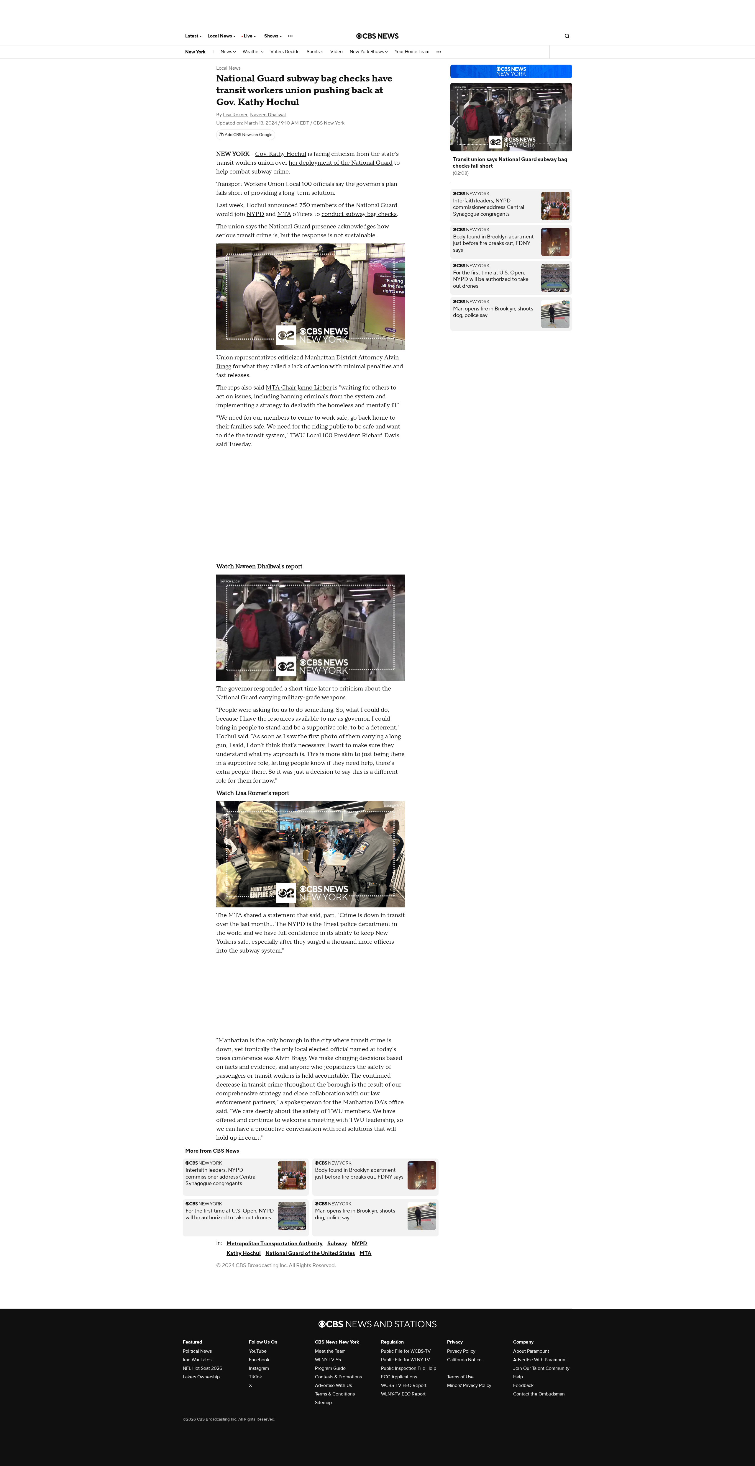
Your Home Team (412, 52)
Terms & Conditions (335, 1394)
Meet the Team (330, 1351)
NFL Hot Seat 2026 (202, 1368)
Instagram (259, 1368)
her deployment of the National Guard (341, 163)
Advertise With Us (333, 1385)
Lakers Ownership (201, 1377)
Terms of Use (460, 1377)
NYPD (255, 214)
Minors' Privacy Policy (469, 1385)
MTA (284, 214)
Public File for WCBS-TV (406, 1351)
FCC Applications (399, 1377)
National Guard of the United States (310, 1253)
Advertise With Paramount (540, 1359)
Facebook (259, 1359)
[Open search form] (567, 36)
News (227, 52)
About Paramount (531, 1351)
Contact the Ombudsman (539, 1394)
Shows (272, 36)
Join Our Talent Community (541, 1368)
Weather (252, 52)
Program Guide (330, 1368)
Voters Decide (285, 52)
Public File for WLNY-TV (405, 1359)
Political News (197, 1351)
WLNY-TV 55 (328, 1359)
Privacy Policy (461, 1351)
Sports (314, 52)
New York (195, 52)
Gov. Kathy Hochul (280, 154)
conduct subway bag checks (359, 214)
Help (518, 1377)
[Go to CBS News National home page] (377, 36)
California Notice (464, 1359)
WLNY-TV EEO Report (403, 1394)
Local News (220, 36)
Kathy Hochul (243, 1253)
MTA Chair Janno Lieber (298, 388)
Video (336, 52)
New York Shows (367, 52)
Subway (337, 1243)
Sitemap (323, 1402)
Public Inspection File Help (408, 1368)
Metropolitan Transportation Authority (274, 1243)
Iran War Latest (198, 1359)
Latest (192, 36)
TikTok (255, 1377)
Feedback (523, 1385)
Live (249, 36)
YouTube (258, 1351)
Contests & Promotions (338, 1377)
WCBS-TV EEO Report (403, 1385)
